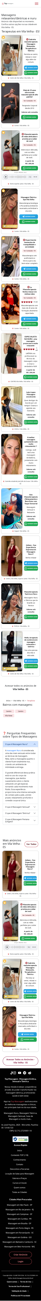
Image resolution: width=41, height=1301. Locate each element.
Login (20, 1261)
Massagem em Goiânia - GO (20, 1237)
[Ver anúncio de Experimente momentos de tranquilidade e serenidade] (10, 256)
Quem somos (19, 1187)
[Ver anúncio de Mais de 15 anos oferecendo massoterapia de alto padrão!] (10, 103)
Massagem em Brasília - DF (19, 1223)
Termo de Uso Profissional (19, 1286)
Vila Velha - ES (18, 700)
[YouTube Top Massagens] (19, 1072)
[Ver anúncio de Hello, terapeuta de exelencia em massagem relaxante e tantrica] (11, 651)
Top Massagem (17, 1101)
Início (8, 700)
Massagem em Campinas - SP (19, 1214)
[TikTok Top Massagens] (11, 1072)
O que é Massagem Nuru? (16, 744)
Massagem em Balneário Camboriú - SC (20, 1242)
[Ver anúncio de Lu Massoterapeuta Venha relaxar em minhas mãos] (10, 303)
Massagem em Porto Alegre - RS (19, 1228)
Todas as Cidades (19, 1192)
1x (30, 177)
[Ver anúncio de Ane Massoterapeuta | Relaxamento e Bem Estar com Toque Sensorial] (11, 508)
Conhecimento (19, 1160)
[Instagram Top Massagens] (14, 1072)
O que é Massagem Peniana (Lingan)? (17, 820)
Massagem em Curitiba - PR (19, 1219)
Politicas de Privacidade (20, 1295)
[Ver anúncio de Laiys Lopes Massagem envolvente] (11, 406)
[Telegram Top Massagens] (24, 1072)
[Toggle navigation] (36, 3)
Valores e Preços (19, 1178)
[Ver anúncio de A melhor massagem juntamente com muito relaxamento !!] (11, 454)
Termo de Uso (25, 1282)
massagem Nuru (14, 750)
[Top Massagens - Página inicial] (10, 3)
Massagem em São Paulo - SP (19, 1205)
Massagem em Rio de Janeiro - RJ (20, 1209)
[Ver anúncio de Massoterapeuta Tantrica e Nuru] (11, 603)
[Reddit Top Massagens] (29, 1072)
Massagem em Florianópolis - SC (20, 1232)
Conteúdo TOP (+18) (19, 1155)
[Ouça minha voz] (6, 177)
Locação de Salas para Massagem (19, 1173)
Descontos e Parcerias (19, 1169)
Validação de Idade (19, 1291)
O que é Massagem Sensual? (17, 807)
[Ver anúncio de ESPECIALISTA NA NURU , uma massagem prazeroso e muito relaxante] (11, 353)
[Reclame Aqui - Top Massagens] (20, 1139)
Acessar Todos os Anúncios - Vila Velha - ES (20, 1061)
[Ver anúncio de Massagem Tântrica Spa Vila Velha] (9, 208)
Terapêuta (31, 700)
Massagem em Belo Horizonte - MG (19, 1246)
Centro (8, 711)
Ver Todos (31, 844)
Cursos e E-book (20, 1183)
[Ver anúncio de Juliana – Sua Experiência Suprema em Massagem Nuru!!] (11, 556)
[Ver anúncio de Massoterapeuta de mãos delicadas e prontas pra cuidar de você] (10, 150)
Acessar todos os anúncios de (20, 687)
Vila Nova (8, 715)
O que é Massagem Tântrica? (17, 813)
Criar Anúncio (20, 1254)
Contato (19, 1164)
